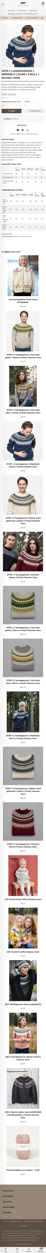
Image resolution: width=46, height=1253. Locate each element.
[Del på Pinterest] (23, 130)
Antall (27, 102)
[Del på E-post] (27, 130)
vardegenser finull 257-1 (11, 102)
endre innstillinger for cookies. (27, 1240)
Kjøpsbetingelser (16, 1221)
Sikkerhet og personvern (33, 1221)
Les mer (12, 1240)
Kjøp (13, 111)
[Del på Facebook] (18, 130)
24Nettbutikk (27, 1244)
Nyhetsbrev (23, 1226)
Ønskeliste (35, 111)
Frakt (5, 1221)
